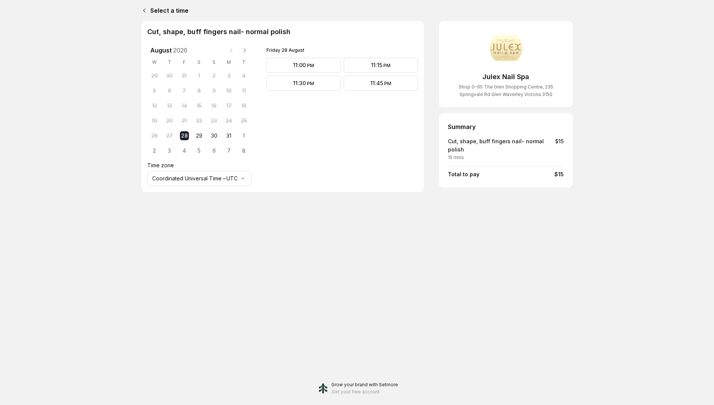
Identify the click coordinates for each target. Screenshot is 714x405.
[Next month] (245, 50)
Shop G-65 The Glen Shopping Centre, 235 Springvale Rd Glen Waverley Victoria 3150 (506, 90)
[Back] (142, 11)
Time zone (160, 165)
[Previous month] (231, 50)
